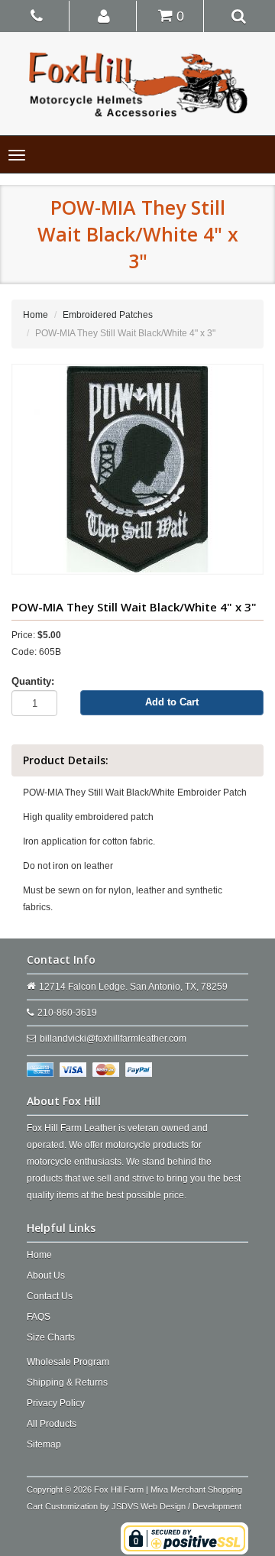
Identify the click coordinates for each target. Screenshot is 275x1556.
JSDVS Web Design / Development (176, 1506)
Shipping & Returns (67, 1382)
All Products (51, 1423)
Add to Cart (172, 702)
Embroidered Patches (108, 315)
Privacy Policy (56, 1403)
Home (35, 315)
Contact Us (50, 1296)
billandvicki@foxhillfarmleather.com (113, 1038)
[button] (104, 15)
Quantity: (32, 681)
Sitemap (44, 1444)
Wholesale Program (68, 1362)
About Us (46, 1275)
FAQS (38, 1316)
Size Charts (51, 1337)
